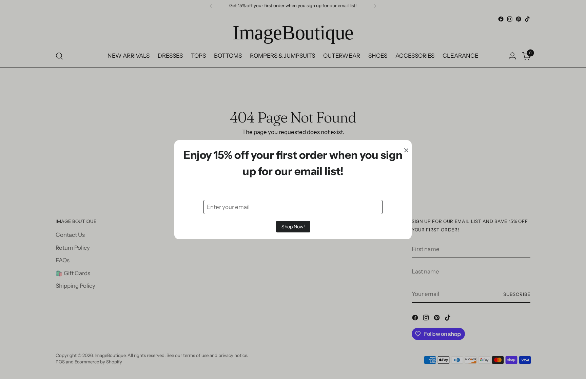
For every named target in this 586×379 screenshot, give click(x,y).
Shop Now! (293, 227)
